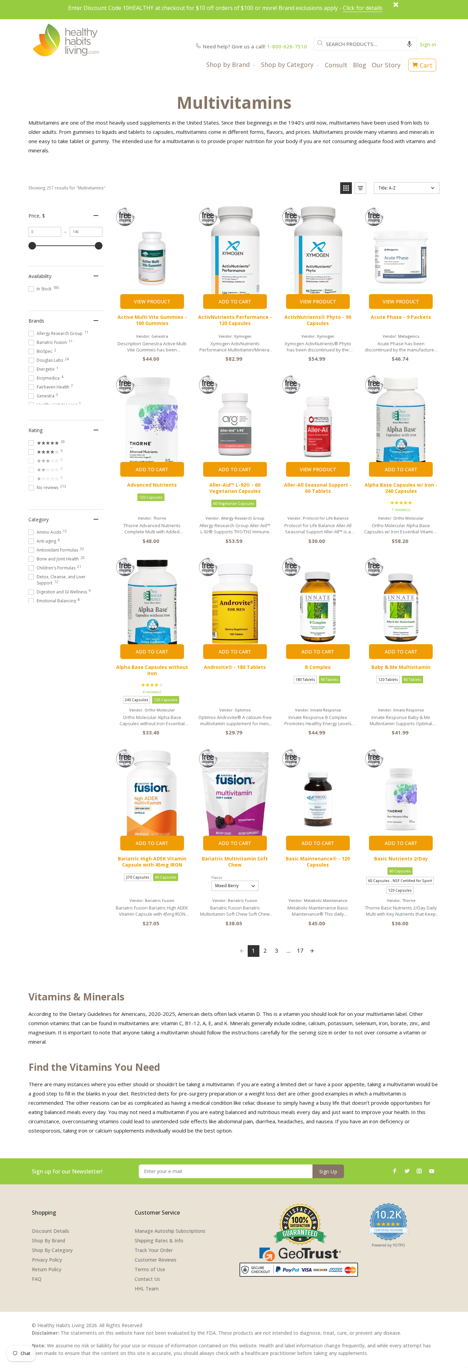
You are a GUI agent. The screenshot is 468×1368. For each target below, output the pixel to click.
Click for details (362, 8)
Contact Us (147, 1279)
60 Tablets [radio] (412, 679)
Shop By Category (52, 1250)
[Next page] (312, 951)
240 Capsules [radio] (136, 699)
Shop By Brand (48, 1240)
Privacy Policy (47, 1259)
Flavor (217, 877)
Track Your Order (154, 1250)
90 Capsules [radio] (165, 877)
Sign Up (328, 1171)
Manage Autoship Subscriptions (170, 1231)
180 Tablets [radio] (305, 679)
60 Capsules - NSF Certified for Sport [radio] (400, 880)
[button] (409, 43)
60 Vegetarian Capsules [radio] (234, 503)
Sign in (428, 44)
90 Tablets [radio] (329, 679)
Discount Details (50, 1231)
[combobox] (365, 43)
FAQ (36, 1279)
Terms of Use (150, 1269)
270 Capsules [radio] (137, 877)
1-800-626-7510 (287, 46)
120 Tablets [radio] (388, 679)
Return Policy (46, 1269)
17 (300, 950)
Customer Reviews (155, 1259)
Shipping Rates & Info (159, 1240)
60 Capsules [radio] (400, 871)
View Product (152, 301)
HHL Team (147, 1288)
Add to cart (235, 301)
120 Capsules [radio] (151, 497)
